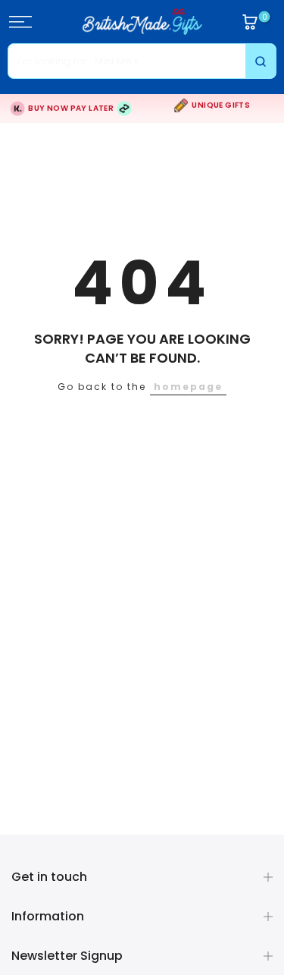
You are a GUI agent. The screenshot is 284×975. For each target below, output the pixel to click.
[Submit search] (260, 61)
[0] (249, 22)
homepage (188, 386)
